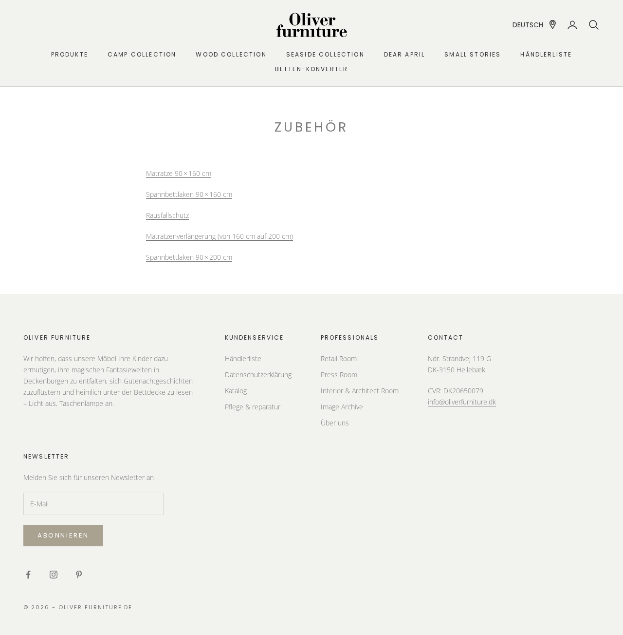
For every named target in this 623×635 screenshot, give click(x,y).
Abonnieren (63, 535)
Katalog (236, 390)
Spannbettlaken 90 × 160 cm (189, 194)
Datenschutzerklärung (258, 374)
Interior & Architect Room (360, 390)
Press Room (339, 374)
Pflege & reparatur (252, 406)
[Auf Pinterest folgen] (79, 574)
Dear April (404, 54)
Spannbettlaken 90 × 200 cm (189, 257)
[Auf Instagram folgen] (53, 574)
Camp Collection (142, 54)
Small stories (472, 54)
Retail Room (339, 358)
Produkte (69, 54)
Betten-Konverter (311, 69)
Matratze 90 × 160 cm (178, 173)
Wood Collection (231, 54)
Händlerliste (546, 54)
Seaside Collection (325, 54)
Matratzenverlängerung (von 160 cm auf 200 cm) (219, 236)
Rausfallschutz (167, 215)
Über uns (335, 422)
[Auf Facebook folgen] (28, 574)
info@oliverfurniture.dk (462, 401)
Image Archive (342, 406)
